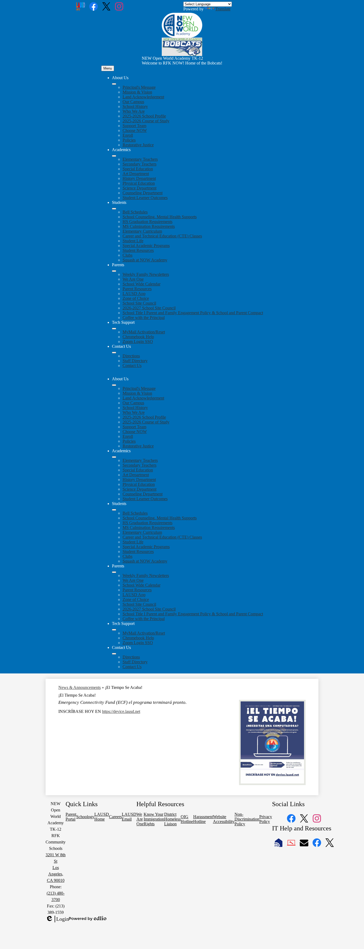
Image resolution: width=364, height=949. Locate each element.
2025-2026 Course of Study (146, 121)
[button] (114, 385)
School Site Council (139, 303)
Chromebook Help (138, 336)
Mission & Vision (137, 92)
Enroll (128, 135)
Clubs (127, 255)
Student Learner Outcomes (145, 197)
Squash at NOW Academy (145, 260)
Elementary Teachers (140, 159)
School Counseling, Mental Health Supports (160, 217)
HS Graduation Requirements (147, 221)
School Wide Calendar (141, 284)
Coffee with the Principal (144, 317)
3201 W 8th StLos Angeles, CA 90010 (56, 868)
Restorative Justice (138, 145)
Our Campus (133, 101)
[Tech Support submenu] (114, 328)
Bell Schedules (135, 212)
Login (57, 919)
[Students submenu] (114, 208)
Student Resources (138, 250)
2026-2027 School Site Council (149, 308)
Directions (131, 356)
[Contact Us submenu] (114, 352)
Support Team (134, 125)
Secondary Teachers (139, 164)
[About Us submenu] (114, 84)
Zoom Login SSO (138, 341)
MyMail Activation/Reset (144, 332)
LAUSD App (134, 293)
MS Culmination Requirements (149, 226)
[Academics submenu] (114, 156)
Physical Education (139, 183)
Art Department (136, 173)
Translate (222, 9)
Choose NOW (135, 130)
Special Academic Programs (146, 245)
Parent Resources (137, 288)
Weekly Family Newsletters (146, 274)
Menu (107, 68)
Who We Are (134, 111)
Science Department (139, 188)
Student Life (133, 241)
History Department (139, 178)
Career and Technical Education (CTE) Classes (162, 236)
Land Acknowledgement (143, 97)
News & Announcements (79, 687)
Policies (129, 140)
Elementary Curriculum (142, 231)
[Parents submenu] (114, 271)
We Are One (133, 279)
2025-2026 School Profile (144, 116)
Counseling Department (143, 193)
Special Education (138, 169)
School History (135, 106)
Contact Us (132, 365)
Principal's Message (139, 87)
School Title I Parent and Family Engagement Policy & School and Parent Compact (193, 312)
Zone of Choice (136, 298)
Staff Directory (135, 360)
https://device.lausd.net (121, 711)
